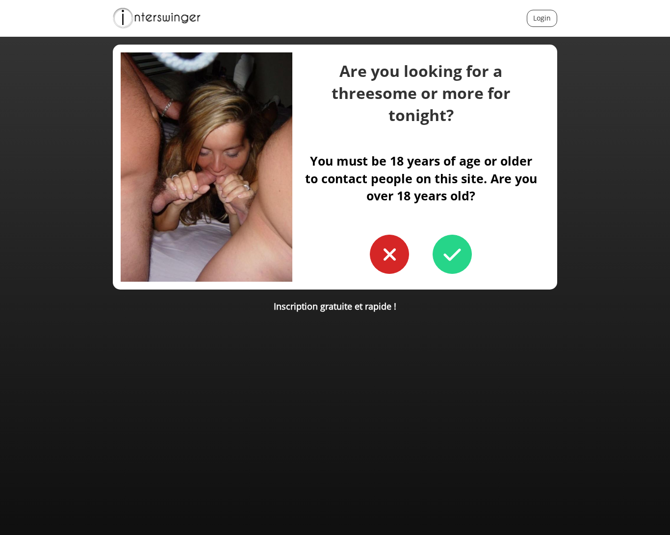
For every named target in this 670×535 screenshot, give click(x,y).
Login (542, 18)
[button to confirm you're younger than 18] (389, 254)
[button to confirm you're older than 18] (452, 254)
